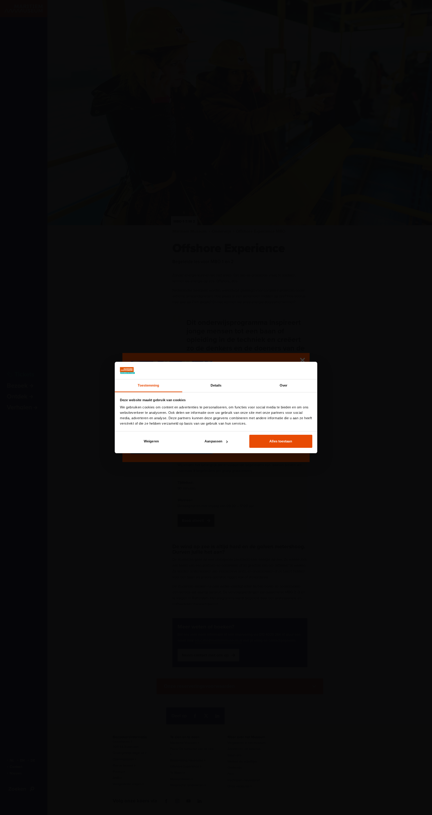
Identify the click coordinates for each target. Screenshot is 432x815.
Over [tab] (283, 385)
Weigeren (151, 441)
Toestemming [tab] (148, 385)
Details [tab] (216, 385)
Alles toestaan (280, 441)
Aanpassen (213, 441)
